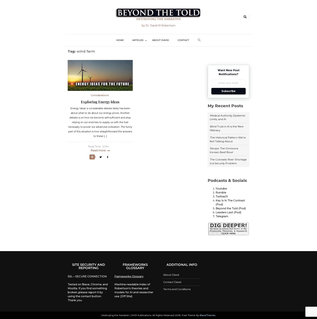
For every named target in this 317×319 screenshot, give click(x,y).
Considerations (100, 95)
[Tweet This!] (100, 157)
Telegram (222, 216)
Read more (98, 150)
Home (120, 40)
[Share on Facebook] (107, 157)
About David (160, 40)
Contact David (172, 282)
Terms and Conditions (177, 289)
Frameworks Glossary (128, 276)
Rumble (221, 192)
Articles (137, 40)
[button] (199, 40)
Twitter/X (222, 196)
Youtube (221, 188)
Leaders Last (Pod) (228, 212)
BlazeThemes (207, 315)
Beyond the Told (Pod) (231, 208)
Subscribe (228, 91)
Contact (183, 40)
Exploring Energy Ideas (100, 101)
